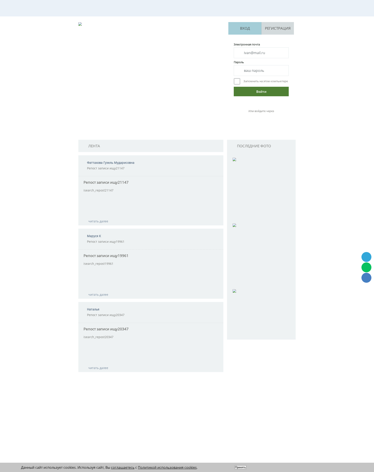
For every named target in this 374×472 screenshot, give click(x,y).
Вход (245, 28)
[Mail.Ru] (272, 118)
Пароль (239, 62)
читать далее (98, 221)
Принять (240, 467)
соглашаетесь (122, 467)
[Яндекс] (260, 118)
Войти (261, 91)
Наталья (93, 309)
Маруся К (94, 236)
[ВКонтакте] (249, 118)
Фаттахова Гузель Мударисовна (110, 163)
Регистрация (278, 28)
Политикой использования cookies (167, 467)
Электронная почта (247, 44)
